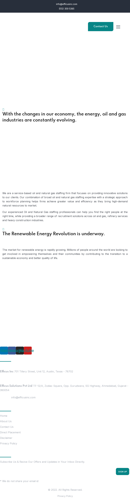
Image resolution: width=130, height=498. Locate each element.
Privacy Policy (8, 443)
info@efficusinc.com (66, 4)
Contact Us (101, 26)
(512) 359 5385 (66, 8)
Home (3, 415)
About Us (6, 421)
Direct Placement (10, 432)
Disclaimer (6, 437)
